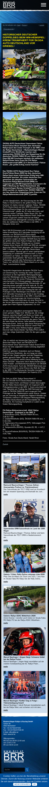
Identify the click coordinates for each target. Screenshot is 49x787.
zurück (42, 25)
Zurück (5, 444)
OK (34, 784)
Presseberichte (9, 29)
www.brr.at (11, 734)
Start (18, 25)
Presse (24, 25)
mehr (6, 494)
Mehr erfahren (22, 784)
